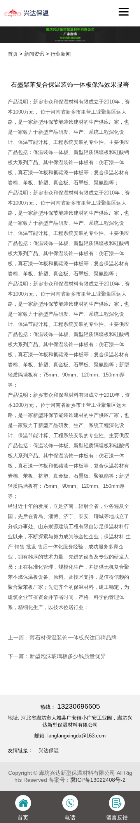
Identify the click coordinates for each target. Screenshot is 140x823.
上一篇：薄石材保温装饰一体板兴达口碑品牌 (62, 637)
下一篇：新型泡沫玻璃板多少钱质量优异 (57, 656)
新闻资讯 (34, 54)
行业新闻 (61, 54)
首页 (13, 54)
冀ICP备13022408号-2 (98, 780)
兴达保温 (48, 750)
